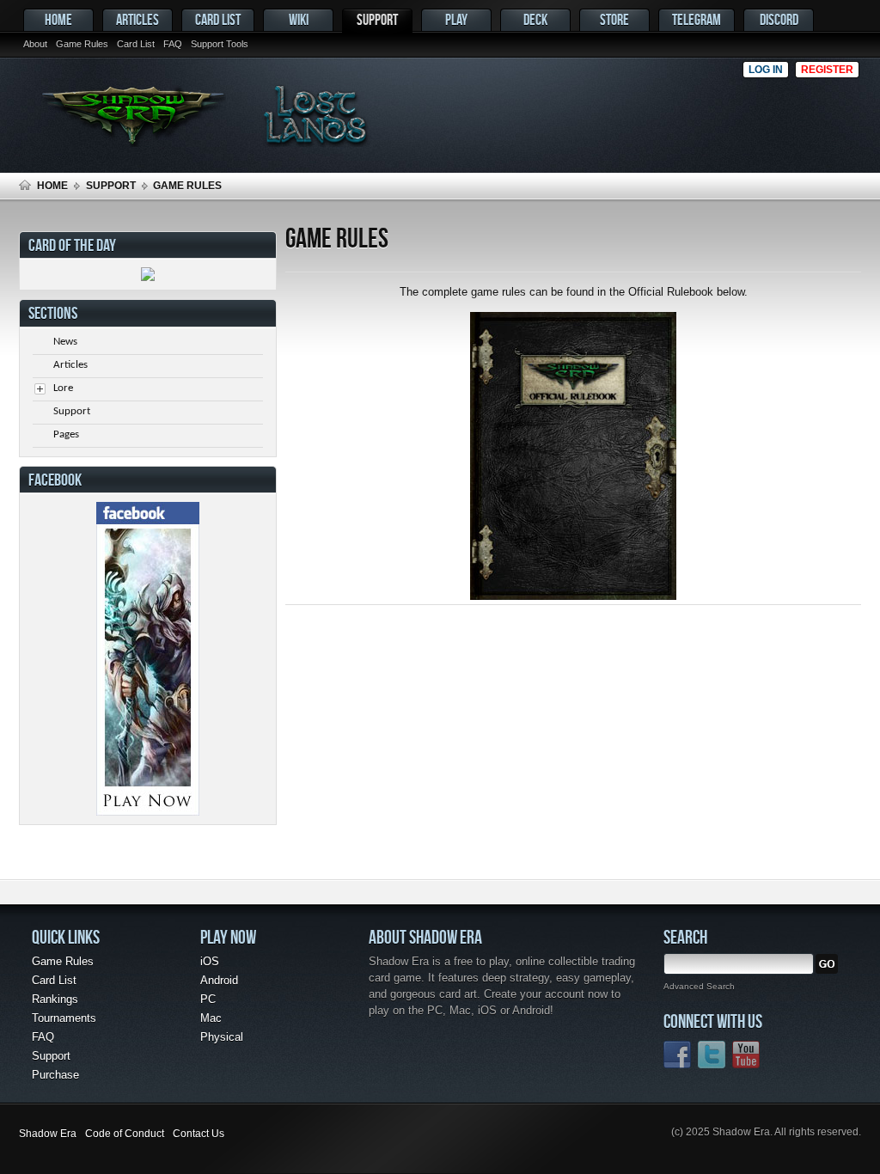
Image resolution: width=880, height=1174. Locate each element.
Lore (63, 388)
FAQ (172, 44)
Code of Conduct (124, 1134)
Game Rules (82, 44)
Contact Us (198, 1134)
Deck (535, 19)
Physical (221, 1036)
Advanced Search (699, 986)
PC (208, 999)
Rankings (55, 999)
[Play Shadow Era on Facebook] (147, 811)
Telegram (696, 19)
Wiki (299, 19)
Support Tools (219, 44)
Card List (218, 19)
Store (614, 19)
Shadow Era (47, 1134)
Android (219, 980)
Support (377, 19)
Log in (766, 70)
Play (456, 19)
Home (58, 19)
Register (827, 70)
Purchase (55, 1074)
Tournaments (64, 1018)
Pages (66, 434)
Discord (779, 19)
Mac (211, 1018)
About (35, 44)
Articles (137, 19)
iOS (209, 961)
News (65, 341)
